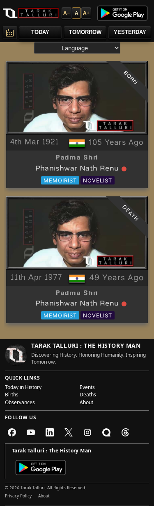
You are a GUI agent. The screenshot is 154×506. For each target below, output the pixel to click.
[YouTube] (31, 432)
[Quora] (106, 432)
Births (11, 395)
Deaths (88, 395)
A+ (86, 13)
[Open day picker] (10, 32)
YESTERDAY (130, 32)
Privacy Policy (18, 496)
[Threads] (125, 432)
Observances (20, 403)
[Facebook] (12, 432)
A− (66, 13)
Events (87, 388)
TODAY (40, 32)
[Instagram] (87, 432)
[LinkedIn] (50, 432)
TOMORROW (85, 32)
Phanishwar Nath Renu (77, 169)
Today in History (23, 388)
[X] (69, 432)
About (86, 403)
